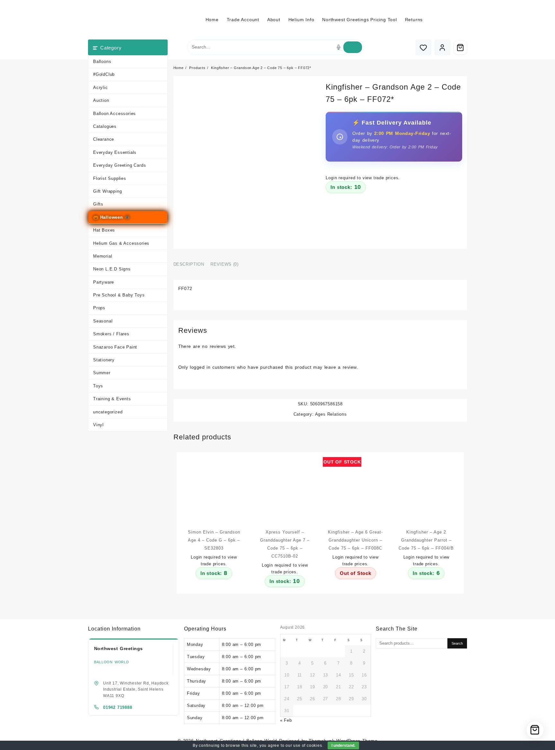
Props (99, 307)
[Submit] (352, 47)
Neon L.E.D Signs (112, 269)
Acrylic (100, 87)
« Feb (286, 720)
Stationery (104, 359)
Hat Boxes (104, 230)
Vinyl (98, 424)
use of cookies (307, 745)
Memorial (102, 256)
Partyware (103, 282)
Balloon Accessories (114, 113)
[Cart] (460, 47)
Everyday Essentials (115, 152)
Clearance (103, 139)
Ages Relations (331, 414)
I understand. (343, 745)
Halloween (111, 217)
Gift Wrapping (107, 191)
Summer (101, 372)
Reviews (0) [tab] (224, 264)
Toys (98, 386)
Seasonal (102, 321)
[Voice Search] (338, 47)
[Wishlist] (423, 47)
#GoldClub (104, 74)
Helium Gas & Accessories (121, 243)
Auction (101, 100)
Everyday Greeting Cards (119, 165)
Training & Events (112, 398)
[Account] (442, 47)
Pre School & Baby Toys (119, 295)
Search (457, 643)
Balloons (102, 61)
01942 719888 (117, 707)
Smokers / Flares (111, 333)
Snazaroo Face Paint (115, 347)
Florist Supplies (109, 178)
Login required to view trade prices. (363, 177)
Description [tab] (188, 264)
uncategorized (107, 412)
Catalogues (105, 126)
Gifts (98, 204)
